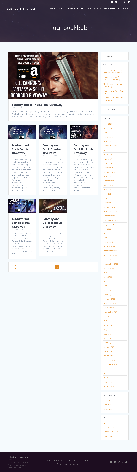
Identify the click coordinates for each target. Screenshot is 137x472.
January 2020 (109, 386)
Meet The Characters (91, 9)
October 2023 (109, 216)
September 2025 (111, 146)
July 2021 (107, 321)
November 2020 (110, 356)
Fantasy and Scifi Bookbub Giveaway (21, 222)
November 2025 (110, 141)
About (53, 9)
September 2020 (111, 364)
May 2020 (108, 382)
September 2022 (111, 264)
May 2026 (108, 128)
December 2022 (110, 251)
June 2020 (108, 377)
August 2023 (109, 224)
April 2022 (108, 286)
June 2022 (108, 277)
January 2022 (109, 299)
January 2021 (109, 347)
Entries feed (109, 427)
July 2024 (107, 189)
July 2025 (107, 150)
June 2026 (108, 124)
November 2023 (110, 211)
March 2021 (108, 338)
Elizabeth (22, 8)
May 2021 (107, 329)
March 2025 (108, 168)
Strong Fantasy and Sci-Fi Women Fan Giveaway (114, 71)
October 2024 (109, 181)
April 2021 (107, 334)
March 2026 (108, 137)
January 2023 (109, 246)
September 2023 (111, 220)
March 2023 (108, 242)
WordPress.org (110, 436)
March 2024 (108, 202)
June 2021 (108, 325)
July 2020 (107, 373)
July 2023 (107, 229)
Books (62, 9)
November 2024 (110, 176)
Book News (108, 400)
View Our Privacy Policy (18, 462)
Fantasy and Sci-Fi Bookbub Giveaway (53, 149)
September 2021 (110, 312)
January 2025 (109, 172)
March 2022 (108, 290)
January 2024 (109, 207)
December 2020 (110, 351)
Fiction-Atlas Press (16, 467)
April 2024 (108, 198)
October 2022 (109, 259)
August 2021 (108, 316)
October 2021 (109, 307)
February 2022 (109, 294)
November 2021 (110, 303)
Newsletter (73, 9)
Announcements (111, 9)
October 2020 (109, 360)
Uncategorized (110, 409)
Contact (126, 9)
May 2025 (108, 159)
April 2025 (108, 163)
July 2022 (107, 272)
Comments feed (111, 432)
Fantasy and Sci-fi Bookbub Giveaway (37, 105)
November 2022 (110, 255)
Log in (106, 423)
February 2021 (109, 342)
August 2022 (109, 268)
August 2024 (109, 185)
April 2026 (108, 133)
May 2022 (108, 281)
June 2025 (108, 154)
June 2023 (108, 233)
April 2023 (108, 237)
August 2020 (109, 369)
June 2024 (108, 194)
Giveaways (108, 405)
